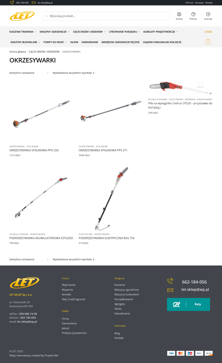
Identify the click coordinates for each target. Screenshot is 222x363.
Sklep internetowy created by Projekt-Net (34, 355)
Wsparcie (67, 289)
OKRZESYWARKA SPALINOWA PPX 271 (103, 150)
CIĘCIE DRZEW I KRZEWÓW (44, 51)
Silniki (118, 308)
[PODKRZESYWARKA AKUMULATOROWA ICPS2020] (41, 199)
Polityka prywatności (74, 333)
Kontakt (209, 2)
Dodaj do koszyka (41, 163)
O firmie (189, 2)
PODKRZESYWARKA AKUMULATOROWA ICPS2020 (41, 238)
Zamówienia (69, 323)
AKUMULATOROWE (157, 99)
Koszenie (119, 284)
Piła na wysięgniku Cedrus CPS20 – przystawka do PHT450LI (180, 105)
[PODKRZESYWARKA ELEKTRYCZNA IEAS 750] (111, 199)
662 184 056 (28, 317)
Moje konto (68, 284)
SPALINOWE (32, 146)
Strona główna (17, 51)
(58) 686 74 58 (27, 313)
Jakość (65, 328)
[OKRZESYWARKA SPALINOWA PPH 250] (41, 111)
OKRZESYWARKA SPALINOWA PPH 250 (34, 150)
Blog (117, 333)
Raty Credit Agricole (73, 299)
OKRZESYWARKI (17, 146)
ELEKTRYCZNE (85, 234)
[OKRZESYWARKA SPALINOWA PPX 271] (111, 111)
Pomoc (193, 18)
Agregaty (119, 304)
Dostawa (199, 2)
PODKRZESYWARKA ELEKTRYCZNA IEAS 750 (106, 238)
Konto (179, 18)
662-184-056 (194, 282)
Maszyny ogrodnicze (126, 289)
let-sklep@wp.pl (27, 321)
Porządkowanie (123, 299)
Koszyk (208, 18)
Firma (65, 318)
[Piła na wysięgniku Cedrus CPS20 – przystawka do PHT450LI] (180, 87)
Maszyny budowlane (126, 294)
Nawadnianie (122, 313)
